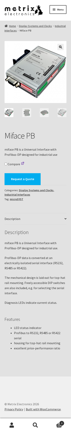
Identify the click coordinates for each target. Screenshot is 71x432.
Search (35, 425)
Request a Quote (22, 179)
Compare (13, 164)
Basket (54, 422)
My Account (12, 425)
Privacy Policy (14, 409)
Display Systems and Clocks (35, 26)
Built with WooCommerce (43, 409)
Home (12, 26)
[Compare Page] (23, 164)
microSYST (16, 199)
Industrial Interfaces (17, 194)
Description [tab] (12, 219)
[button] (60, 47)
